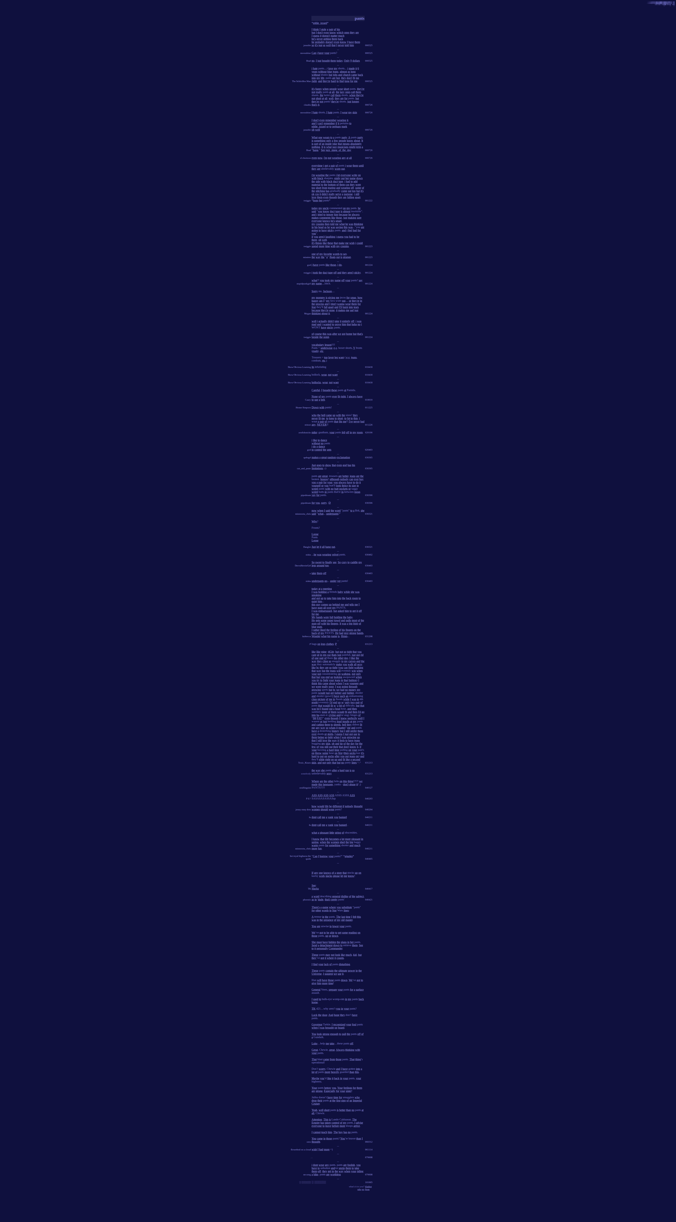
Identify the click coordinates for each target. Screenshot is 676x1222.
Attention (317, 1119)
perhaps (336, 126)
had (348, 181)
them (334, 38)
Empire (316, 1122)
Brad (308, 60)
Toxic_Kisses (304, 762)
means (346, 143)
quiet (314, 601)
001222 (369, 200)
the (337, 91)
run (347, 770)
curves (352, 661)
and (340, 74)
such (342, 696)
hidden (332, 942)
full (331, 617)
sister (348, 1090)
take (337, 321)
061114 (369, 1149)
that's (314, 104)
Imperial (357, 1100)
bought (326, 60)
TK (309, 888)
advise (359, 1122)
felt (354, 916)
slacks (329, 875)
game (325, 907)
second (356, 759)
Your (314, 1087)
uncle (326, 208)
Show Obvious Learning (299, 367)
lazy (342, 91)
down (359, 178)
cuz (329, 654)
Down (315, 407)
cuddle (354, 562)
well (328, 45)
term (358, 146)
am (321, 300)
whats (332, 727)
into (314, 77)
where (332, 907)
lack (326, 964)
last (343, 916)
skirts (330, 734)
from (324, 187)
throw (318, 753)
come (344, 190)
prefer (353, 730)
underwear (326, 347)
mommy (320, 297)
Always (340, 1049)
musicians (342, 146)
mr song (307, 1174)
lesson (328, 344)
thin (355, 418)
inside (328, 143)
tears (356, 307)
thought (358, 806)
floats (333, 257)
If (312, 872)
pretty (334, 899)
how (360, 297)
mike (314, 432)
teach (324, 1132)
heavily (335, 1071)
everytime (317, 165)
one (320, 137)
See (323, 150)
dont (314, 817)
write (354, 175)
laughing (330, 236)
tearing (332, 187)
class (314, 699)
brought (329, 1027)
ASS (314, 795)
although (334, 479)
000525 (369, 45)
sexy (359, 664)
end (328, 677)
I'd (331, 702)
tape (341, 181)
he (313, 41)
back (340, 38)
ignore (329, 214)
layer (331, 357)
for (351, 81)
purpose (348, 194)
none (324, 711)
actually (322, 321)
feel (350, 230)
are (357, 32)
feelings (347, 1087)
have (351, 41)
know (333, 32)
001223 (369, 246)
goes (319, 465)
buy (361, 479)
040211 (369, 817)
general (336, 896)
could (360, 242)
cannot (317, 1132)
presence (328, 919)
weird (315, 488)
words (336, 253)
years (314, 71)
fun (320, 848)
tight (349, 651)
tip (341, 743)
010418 (369, 367)
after (334, 333)
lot (343, 838)
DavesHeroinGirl (303, 565)
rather (316, 629)
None (315, 396)
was (351, 223)
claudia (307, 104)
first (340, 753)
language (328, 784)
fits (340, 421)
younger (354, 683)
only (328, 140)
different (337, 806)
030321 (369, 514)
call (353, 91)
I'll (340, 307)
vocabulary (318, 344)
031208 (369, 636)
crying (332, 715)
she (362, 510)
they (352, 32)
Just (314, 465)
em (324, 654)
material (316, 184)
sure (359, 217)
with (314, 178)
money (352, 689)
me (357, 77)
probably (320, 41)
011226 (369, 424)
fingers (334, 623)
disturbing (344, 964)
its (313, 366)
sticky (330, 230)
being (321, 737)
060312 (369, 1142)
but (313, 32)
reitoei (308, 424)
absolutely (356, 143)
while (347, 591)
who (314, 415)
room (360, 432)
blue (329, 71)
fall (325, 307)
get (326, 165)
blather (368, 1186)
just (320, 45)
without (322, 71)
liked (323, 629)
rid (362, 654)
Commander (335, 948)
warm (315, 845)
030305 (369, 457)
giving (331, 297)
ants (329, 449)
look (338, 485)
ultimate (342, 970)
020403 (369, 449)
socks (352, 753)
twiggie (307, 200)
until (361, 165)
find (341, 81)
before (335, 1125)
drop (314, 1100)
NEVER (322, 424)
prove (338, 324)
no (313, 60)
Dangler (307, 547)
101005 (369, 1182)
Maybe (315, 1078)
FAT (319, 718)
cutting (320, 724)
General (316, 989)
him (352, 45)
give (314, 983)
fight (350, 667)
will (338, 670)
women (316, 809)
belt (323, 399)
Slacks (315, 888)
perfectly (352, 718)
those (339, 217)
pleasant (324, 832)
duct (335, 181)
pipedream (306, 495)
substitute (347, 907)
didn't (325, 194)
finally (328, 562)
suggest (329, 973)
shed (342, 842)
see (334, 562)
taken (328, 1122)
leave (328, 1125)
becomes (334, 838)
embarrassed (325, 610)
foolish (351, 1164)
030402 (369, 554)
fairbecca (306, 636)
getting (327, 38)
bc (317, 667)
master (348, 919)
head (321, 227)
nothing (316, 146)
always (355, 214)
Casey (308, 399)
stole (323, 29)
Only (347, 60)
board (341, 1027)
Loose (315, 534)
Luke (314, 1043)
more (321, 246)
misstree (307, 257)
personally (322, 948)
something (320, 140)
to (338, 81)
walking (358, 667)
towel (337, 620)
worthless (335, 1174)
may (328, 954)
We (313, 932)
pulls (348, 620)
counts (340, 957)
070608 (369, 1157)
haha (354, 324)
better (345, 476)
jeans (335, 71)
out (343, 168)
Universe (317, 973)
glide (321, 759)
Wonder (316, 636)
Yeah (314, 1109)
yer (339, 580)
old (343, 919)
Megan (307, 313)
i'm (325, 157)
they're (326, 81)
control (318, 449)
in (313, 227)
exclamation (343, 457)
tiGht (331, 651)
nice (346, 633)
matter (334, 35)
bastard (343, 817)
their (335, 746)
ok (313, 194)
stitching (320, 190)
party (344, 137)
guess (316, 35)
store (339, 872)
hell (323, 415)
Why (314, 521)
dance (324, 440)
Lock (314, 1014)
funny (318, 88)
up (334, 415)
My (313, 617)
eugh (315, 351)
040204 (369, 809)
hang (315, 150)
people (333, 88)
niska (308, 554)
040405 (369, 858)
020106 (369, 432)
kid (355, 954)
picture (321, 699)
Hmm (344, 636)
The (338, 916)
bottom (332, 184)
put (343, 178)
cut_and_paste (304, 468)
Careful (316, 390)
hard (333, 81)
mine (324, 651)
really (319, 91)
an (323, 143)
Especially (329, 1090)
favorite (328, 253)
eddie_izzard (320, 22)
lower (335, 926)
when (326, 88)
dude (320, 899)
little (331, 832)
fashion (353, 680)
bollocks (316, 382)
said (314, 211)
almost (343, 71)
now (320, 157)
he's (314, 38)
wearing (341, 120)
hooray (324, 479)
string (338, 832)
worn (337, 168)
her (347, 178)
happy (315, 300)
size (354, 485)
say (345, 253)
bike (316, 1174)
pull (344, 1033)
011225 (369, 407)
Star (334, 910)
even (326, 32)
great (324, 457)
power (351, 970)
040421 (369, 899)
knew (344, 718)
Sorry (315, 291)
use (316, 399)
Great (315, 1049)
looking (338, 677)
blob (355, 623)
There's (316, 907)
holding (322, 591)
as (324, 45)
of (335, 29)
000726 (369, 104)
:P (310, 644)
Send (314, 945)
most (354, 620)
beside (315, 336)
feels (342, 740)
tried (320, 214)
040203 (369, 798)
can (351, 479)
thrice (345, 485)
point (326, 336)
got (343, 333)
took (315, 272)
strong (352, 633)
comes (324, 604)
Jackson (327, 291)
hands (319, 617)
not (313, 91)
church (346, 74)
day (346, 657)
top (326, 357)
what (329, 146)
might (352, 146)
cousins (320, 223)
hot (338, 77)
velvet (335, 554)
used (315, 999)
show (328, 465)
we (339, 333)
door (324, 1014)
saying (339, 227)
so (313, 45)
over (329, 607)
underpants (332, 513)
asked (341, 610)
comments (325, 217)
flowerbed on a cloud (301, 1149)
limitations (317, 468)
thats (334, 654)
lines (354, 762)
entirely (346, 321)
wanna (341, 303)
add (355, 181)
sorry (324, 502)
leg (336, 357)
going (315, 230)
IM (314, 718)
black (320, 178)
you (320, 211)
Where (315, 781)
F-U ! (308, 798)
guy (318, 604)
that (333, 45)
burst (345, 307)
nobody (344, 479)
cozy (344, 562)
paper (330, 620)
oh (313, 129)
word (338, 510)
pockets (343, 488)
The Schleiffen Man (301, 81)
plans (344, 942)
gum (320, 607)
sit (318, 654)
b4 (318, 708)
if (336, 123)
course (318, 333)
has (327, 190)
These (315, 954)
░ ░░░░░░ (305, 1182)
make (342, 242)
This (325, 1119)
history (335, 730)
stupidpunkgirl (304, 283)
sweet (318, 562)
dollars (356, 60)
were (358, 184)
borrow (324, 856)
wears (326, 137)
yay (314, 495)
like (333, 217)
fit (354, 77)
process (320, 303)
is (312, 140)
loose (357, 491)
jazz (334, 146)
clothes (330, 643)
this (346, 227)
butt (336, 488)
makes (315, 217)
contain (330, 970)
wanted (327, 324)
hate (315, 68)
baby (340, 591)
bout (337, 708)
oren (309, 1142)
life (322, 77)
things (318, 242)
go (325, 580)
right (314, 81)
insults (345, 721)
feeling (334, 629)
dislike (344, 896)
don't (320, 32)
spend (315, 246)
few (336, 140)
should (324, 809)
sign (343, 1100)
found (325, 708)
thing (350, 781)
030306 (369, 495)
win (354, 670)
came (354, 74)
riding (360, 1171)
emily (337, 178)
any (344, 157)
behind (336, 604)
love (330, 68)
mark (344, 126)
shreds (337, 724)
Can (314, 52)
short (346, 88)
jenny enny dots (303, 809)
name (353, 178)
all (333, 91)
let (338, 175)
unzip (342, 1168)
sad (352, 310)
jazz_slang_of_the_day (338, 150)
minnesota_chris (303, 514)
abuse (352, 784)
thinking (358, 223)
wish (352, 242)
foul (354, 1024)
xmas (353, 297)
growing (316, 689)
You (314, 926)
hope (336, 1014)
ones (346, 32)
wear (340, 88)
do (340, 264)
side (318, 181)
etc (321, 351)
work (322, 875)
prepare (333, 989)
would (321, 692)
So (313, 562)
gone (332, 310)
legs (314, 565)
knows (326, 220)
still (357, 194)
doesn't (326, 35)
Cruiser (316, 1103)
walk (350, 664)
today (340, 60)
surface (360, 989)
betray (327, 1087)
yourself (316, 485)
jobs (335, 74)
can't (320, 123)
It (362, 140)
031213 (369, 644)
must (319, 942)
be (358, 236)
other (340, 657)
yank (330, 817)
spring (315, 842)
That (314, 1059)
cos (347, 184)
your (326, 52)
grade (315, 702)
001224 (369, 265)
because (343, 214)
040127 (369, 787)
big (350, 623)
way (318, 257)
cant (314, 654)
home (349, 333)
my (335, 68)
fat (348, 418)
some (358, 187)
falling (350, 197)
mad (314, 324)
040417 (369, 888)
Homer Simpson (303, 407)
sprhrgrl (307, 457)
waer (341, 357)
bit (340, 705)
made (352, 68)
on (359, 175)
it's (316, 45)
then (327, 223)
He (313, 620)
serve (338, 194)
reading (353, 932)
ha (318, 715)
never (320, 38)
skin (354, 112)
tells (351, 604)
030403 (369, 565)
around (320, 565)
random (331, 457)
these (330, 242)
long (353, 71)
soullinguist (305, 787)
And (330, 1014)
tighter (338, 692)
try (318, 680)
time (327, 246)
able (332, 932)
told (347, 45)
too (313, 187)
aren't (322, 236)
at (330, 91)
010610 (369, 399)
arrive (356, 1125)
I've (351, 421)
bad (355, 230)
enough (334, 1033)
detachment (326, 945)
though (333, 197)
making (352, 217)
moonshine (305, 53)
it (320, 35)
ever (334, 396)
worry (322, 1068)
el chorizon (305, 158)
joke (334, 143)
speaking (316, 594)
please (336, 875)
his (338, 29)
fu (310, 817)
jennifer (307, 45)
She (314, 942)
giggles (349, 856)
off (352, 187)
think (316, 29)
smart (339, 220)
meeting (327, 588)
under (333, 580)
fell (343, 432)
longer (355, 101)
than (351, 1071)
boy (341, 1132)
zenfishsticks (305, 432)
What (315, 137)
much (341, 35)
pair (331, 29)
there (314, 239)
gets (318, 620)
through (353, 686)
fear (314, 307)
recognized (339, 1024)
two (352, 702)
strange (347, 257)
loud (339, 721)
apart (357, 197)
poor (331, 686)
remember (330, 120)
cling (325, 661)
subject (360, 896)
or (327, 126)
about (357, 140)
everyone (346, 175)
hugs (315, 200)
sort (316, 143)
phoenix (307, 899)
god (309, 265)
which (340, 32)
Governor (317, 1024)
